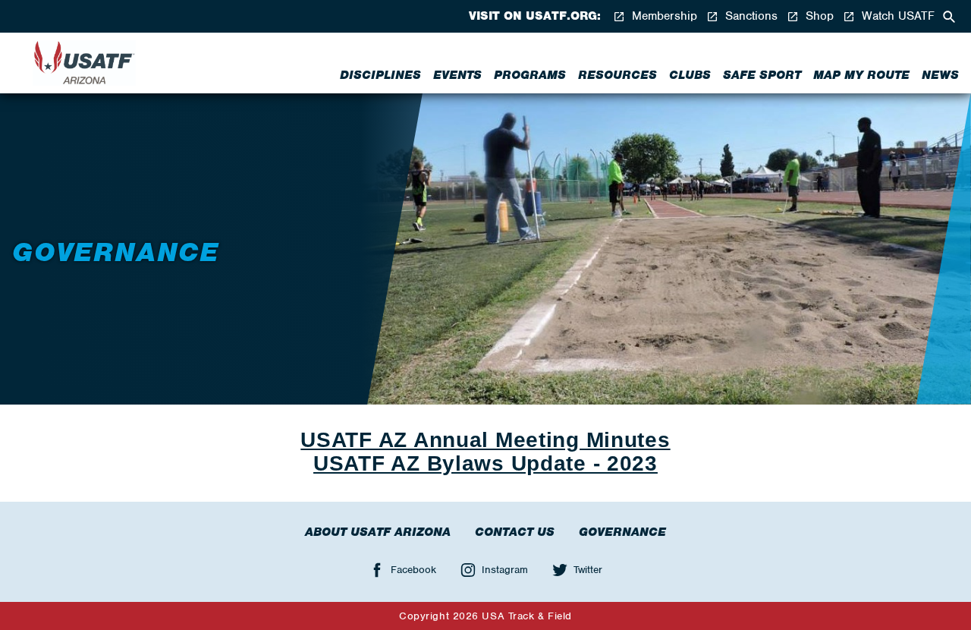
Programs (530, 75)
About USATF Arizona (378, 532)
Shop (818, 16)
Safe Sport (762, 75)
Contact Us (515, 532)
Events (457, 75)
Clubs (690, 75)
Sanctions (749, 16)
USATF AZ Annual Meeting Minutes (485, 440)
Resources (617, 75)
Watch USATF (896, 16)
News (940, 75)
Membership (662, 16)
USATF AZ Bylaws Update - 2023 (485, 463)
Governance (622, 532)
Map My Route (861, 75)
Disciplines (380, 75)
